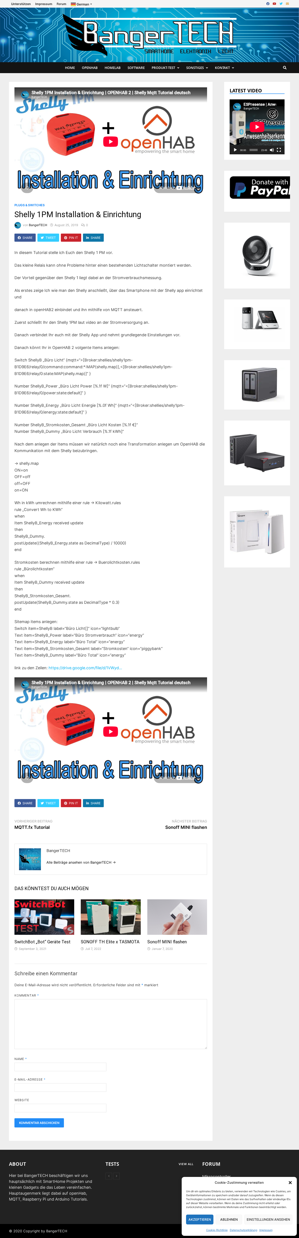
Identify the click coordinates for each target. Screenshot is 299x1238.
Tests (112, 1164)
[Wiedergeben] (235, 150)
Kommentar (26, 995)
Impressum (266, 1230)
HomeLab (113, 67)
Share (27, 237)
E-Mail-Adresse (30, 1079)
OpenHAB (90, 67)
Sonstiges (195, 67)
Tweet (51, 237)
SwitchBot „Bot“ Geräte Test (42, 941)
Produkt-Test (163, 67)
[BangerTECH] (149, 34)
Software (136, 67)
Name (20, 1059)
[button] (290, 1182)
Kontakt (222, 67)
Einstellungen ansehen (268, 1219)
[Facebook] (268, 3)
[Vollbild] (279, 150)
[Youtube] (275, 3)
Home (70, 67)
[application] (257, 126)
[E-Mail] (287, 3)
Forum (61, 4)
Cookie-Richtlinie (217, 1230)
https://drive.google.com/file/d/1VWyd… (85, 668)
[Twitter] (281, 3)
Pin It (73, 237)
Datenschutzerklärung (243, 1230)
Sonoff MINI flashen (167, 941)
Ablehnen (229, 1219)
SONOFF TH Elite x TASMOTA (110, 941)
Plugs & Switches (29, 205)
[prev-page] (109, 1176)
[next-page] (116, 1176)
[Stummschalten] (272, 150)
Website (21, 1100)
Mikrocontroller (216, 1176)
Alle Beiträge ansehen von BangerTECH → (81, 862)
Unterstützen (21, 4)
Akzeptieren (199, 1219)
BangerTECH (38, 225)
